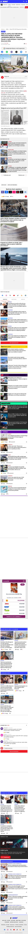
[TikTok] (21, 192)
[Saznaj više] (26, 837)
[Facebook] (6, 192)
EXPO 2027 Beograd (12, 184)
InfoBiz (7, 29)
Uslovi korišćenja (18, 926)
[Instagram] (14, 192)
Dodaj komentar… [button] (8, 748)
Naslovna (3, 29)
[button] (25, 44)
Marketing (3, 924)
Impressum (12, 924)
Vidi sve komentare (14, 751)
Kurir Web (6, 43)
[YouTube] (17, 192)
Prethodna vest (7, 175)
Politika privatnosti (10, 926)
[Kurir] (4, 2)
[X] (10, 192)
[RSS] (22, 295)
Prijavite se (6, 857)
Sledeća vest (21, 175)
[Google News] (25, 192)
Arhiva (25, 924)
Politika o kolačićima (19, 924)
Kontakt (7, 924)
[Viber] (2, 192)
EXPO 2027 (4, 184)
